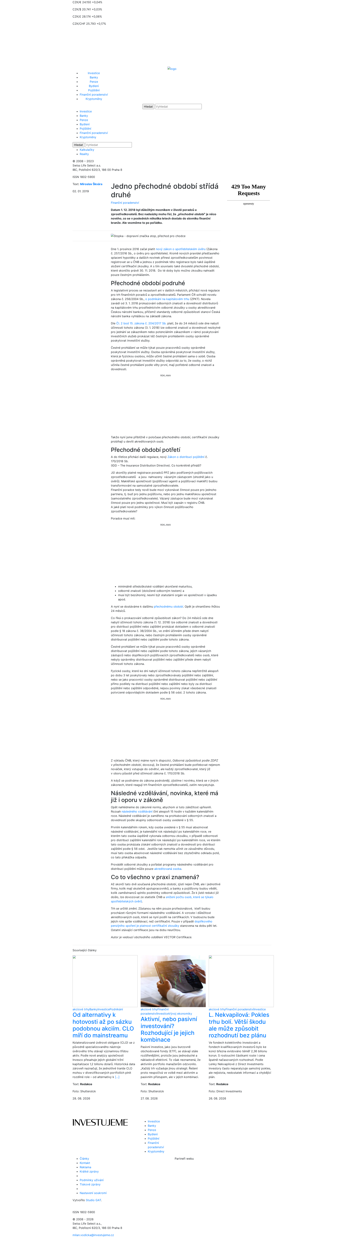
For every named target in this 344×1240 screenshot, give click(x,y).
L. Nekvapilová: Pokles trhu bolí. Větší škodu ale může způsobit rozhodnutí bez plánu (239, 1025)
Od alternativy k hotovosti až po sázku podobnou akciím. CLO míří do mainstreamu (103, 1025)
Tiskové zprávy (90, 1184)
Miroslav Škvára (91, 184)
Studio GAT (93, 1200)
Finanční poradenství (94, 94)
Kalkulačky (87, 149)
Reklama (85, 1167)
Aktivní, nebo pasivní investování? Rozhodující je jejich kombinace (169, 1029)
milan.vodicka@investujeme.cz (93, 1235)
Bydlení (94, 86)
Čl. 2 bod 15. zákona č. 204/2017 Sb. (141, 323)
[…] (117, 1077)
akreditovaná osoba (167, 869)
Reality (84, 154)
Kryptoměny (94, 99)
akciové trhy (81, 1009)
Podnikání (116, 1009)
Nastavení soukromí (93, 1193)
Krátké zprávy (89, 1171)
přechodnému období (168, 606)
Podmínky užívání (92, 1180)
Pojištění (94, 90)
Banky (94, 77)
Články (84, 1158)
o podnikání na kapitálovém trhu (167, 299)
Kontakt (85, 1163)
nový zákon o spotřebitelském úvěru (181, 249)
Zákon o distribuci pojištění (186, 457)
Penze (94, 81)
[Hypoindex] (172, 68)
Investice (94, 73)
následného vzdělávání (137, 811)
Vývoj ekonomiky (180, 1013)
